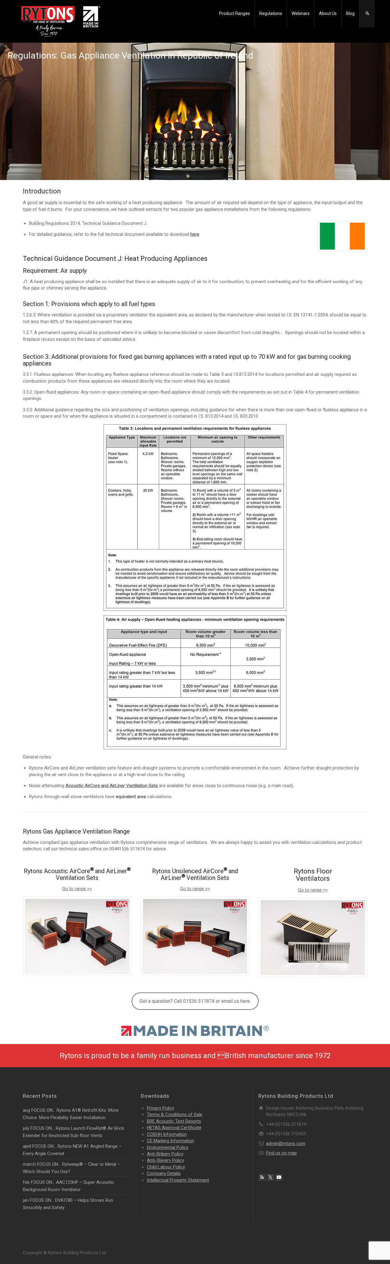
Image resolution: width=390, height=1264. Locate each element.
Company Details (164, 1173)
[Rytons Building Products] (61, 21)
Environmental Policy (167, 1147)
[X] (270, 1177)
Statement (178, 1180)
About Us (328, 13)
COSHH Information (167, 1134)
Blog (350, 13)
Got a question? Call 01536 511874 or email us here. (195, 1001)
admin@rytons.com (285, 1143)
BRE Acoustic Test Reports (174, 1121)
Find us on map (281, 1153)
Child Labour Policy (166, 1167)
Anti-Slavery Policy (165, 1160)
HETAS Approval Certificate (174, 1127)
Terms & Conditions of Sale (174, 1114)
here (194, 234)
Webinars (301, 13)
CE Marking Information (170, 1140)
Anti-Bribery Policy (165, 1154)
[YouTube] (279, 1177)
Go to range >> (77, 888)
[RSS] (262, 1177)
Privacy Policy (160, 1108)
